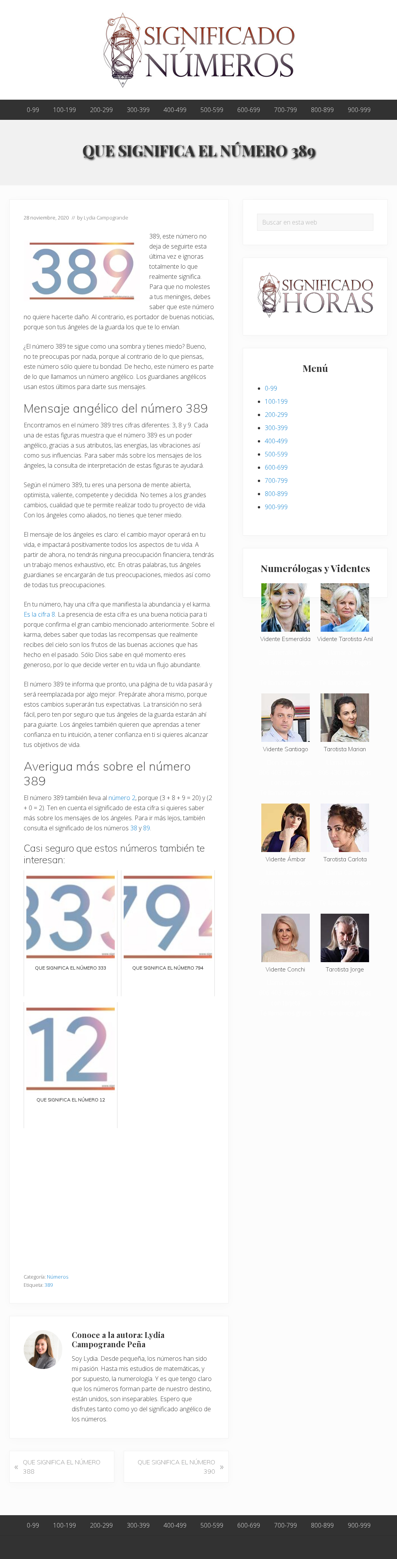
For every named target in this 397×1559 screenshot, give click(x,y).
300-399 (276, 427)
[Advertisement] (119, 1196)
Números (57, 1276)
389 (49, 1284)
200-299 (276, 414)
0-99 (271, 388)
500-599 (276, 454)
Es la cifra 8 (39, 614)
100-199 (276, 401)
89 (146, 828)
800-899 (276, 493)
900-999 (276, 507)
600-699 (276, 467)
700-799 (276, 480)
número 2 (122, 797)
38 (133, 828)
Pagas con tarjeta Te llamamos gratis (286, 672)
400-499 (276, 441)
